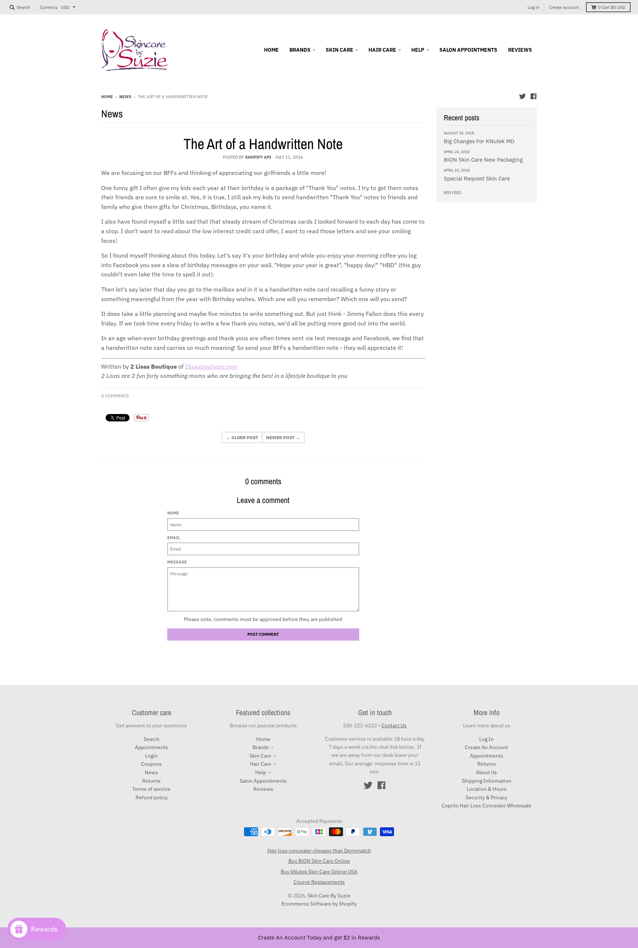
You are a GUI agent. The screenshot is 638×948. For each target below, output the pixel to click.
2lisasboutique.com (211, 366)
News (125, 96)
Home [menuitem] (271, 49)
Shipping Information (486, 781)
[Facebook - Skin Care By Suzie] (533, 96)
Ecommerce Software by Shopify (319, 903)
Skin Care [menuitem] (339, 49)
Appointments (151, 747)
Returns (151, 781)
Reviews (263, 789)
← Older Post (242, 437)
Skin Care (260, 755)
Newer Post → (283, 437)
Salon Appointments (263, 781)
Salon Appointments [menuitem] (468, 49)
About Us (486, 772)
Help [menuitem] (417, 49)
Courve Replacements (319, 882)
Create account (564, 7)
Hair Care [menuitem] (382, 49)
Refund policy (152, 797)
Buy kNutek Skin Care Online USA (319, 871)
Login (151, 755)
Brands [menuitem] (300, 49)
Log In (486, 739)
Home (107, 96)
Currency (49, 7)
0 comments (115, 396)
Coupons (151, 764)
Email (173, 537)
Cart (611, 7)
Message (177, 562)
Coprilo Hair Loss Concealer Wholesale (486, 805)
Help (260, 772)
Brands (261, 747)
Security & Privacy (486, 797)
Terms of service (151, 789)
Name (173, 513)
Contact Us (394, 725)
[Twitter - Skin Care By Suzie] (522, 96)
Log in (533, 7)
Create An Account (486, 747)
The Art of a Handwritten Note (263, 144)
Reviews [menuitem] (520, 49)
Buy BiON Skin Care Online (319, 861)
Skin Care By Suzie (329, 895)
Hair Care (260, 764)
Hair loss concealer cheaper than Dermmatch (319, 850)
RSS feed (452, 192)
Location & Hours (487, 789)
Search (152, 739)
